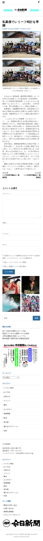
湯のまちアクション (11, 426)
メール (5, 234)
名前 (4, 223)
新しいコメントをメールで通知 (15, 262)
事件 (5, 405)
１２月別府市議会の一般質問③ (32, 175)
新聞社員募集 (9, 512)
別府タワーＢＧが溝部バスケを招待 (15, 333)
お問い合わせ (9, 508)
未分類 (6, 422)
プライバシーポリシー (12, 515)
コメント (6, 193)
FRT (28, 537)
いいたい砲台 (9, 388)
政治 (5, 418)
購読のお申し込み (10, 505)
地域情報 (7, 413)
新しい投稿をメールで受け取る (15, 266)
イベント (7, 401)
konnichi (11, 29)
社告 (5, 431)
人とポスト (8, 409)
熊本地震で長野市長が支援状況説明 (15, 338)
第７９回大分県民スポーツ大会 (14, 331)
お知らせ (7, 396)
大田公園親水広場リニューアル (14, 336)
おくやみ (7, 392)
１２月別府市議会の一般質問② (10, 175)
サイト (4, 245)
